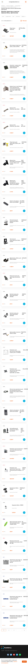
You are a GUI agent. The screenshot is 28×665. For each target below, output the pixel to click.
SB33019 (24, 559)
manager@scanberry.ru (14, 1)
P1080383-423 (23, 66)
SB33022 (24, 615)
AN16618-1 (23, 258)
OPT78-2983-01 (23, 469)
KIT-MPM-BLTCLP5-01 (22, 202)
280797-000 (23, 276)
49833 (21, 505)
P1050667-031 (23, 220)
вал (13, 16)
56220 (24, 540)
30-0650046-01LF (23, 523)
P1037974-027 (23, 332)
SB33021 (24, 596)
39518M (24, 389)
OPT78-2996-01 (22, 29)
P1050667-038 (23, 239)
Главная (3, 5)
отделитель (8, 16)
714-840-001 (23, 108)
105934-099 (23, 294)
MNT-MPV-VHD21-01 (22, 430)
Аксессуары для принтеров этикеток (8, 7)
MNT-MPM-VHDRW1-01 (23, 162)
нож (3, 16)
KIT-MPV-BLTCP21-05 (22, 411)
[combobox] (7, 20)
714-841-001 (23, 125)
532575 (24, 448)
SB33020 (24, 578)
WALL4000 (24, 350)
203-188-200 (24, 87)
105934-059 (23, 313)
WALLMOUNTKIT (24, 369)
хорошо (24, 661)
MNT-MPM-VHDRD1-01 (23, 182)
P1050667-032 (22, 488)
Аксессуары (17, 5)
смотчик (18, 16)
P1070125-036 (23, 142)
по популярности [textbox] (7, 20)
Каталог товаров (10, 5)
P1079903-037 (23, 46)
